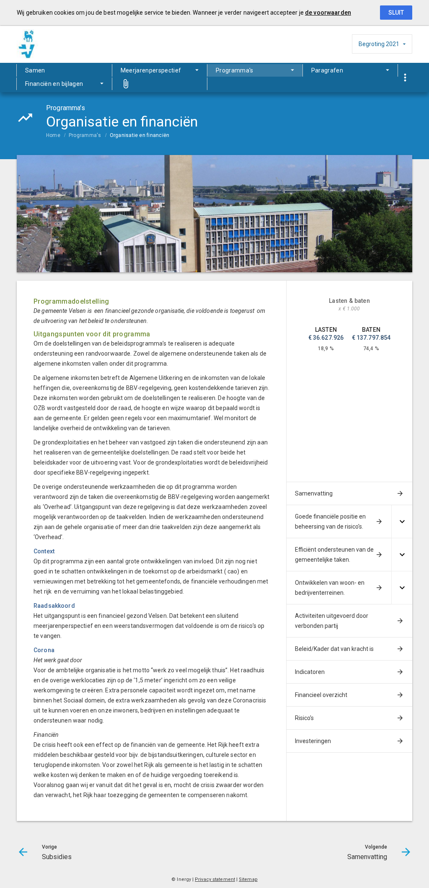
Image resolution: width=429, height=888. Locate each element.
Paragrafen (327, 70)
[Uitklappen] (401, 521)
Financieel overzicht (321, 695)
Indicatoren (310, 672)
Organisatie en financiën (140, 135)
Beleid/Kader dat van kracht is (334, 648)
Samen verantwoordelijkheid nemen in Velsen (54, 72)
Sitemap (248, 879)
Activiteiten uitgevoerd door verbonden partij (331, 620)
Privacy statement (215, 879)
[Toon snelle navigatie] (405, 77)
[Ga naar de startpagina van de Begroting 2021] (38, 44)
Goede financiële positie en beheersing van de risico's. (330, 521)
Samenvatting (314, 493)
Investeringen (313, 741)
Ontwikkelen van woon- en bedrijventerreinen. (329, 587)
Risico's (304, 718)
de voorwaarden (328, 12)
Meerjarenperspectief (151, 70)
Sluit (396, 12)
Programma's (234, 70)
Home (53, 135)
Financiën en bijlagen (54, 83)
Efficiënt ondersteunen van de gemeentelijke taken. (334, 554)
